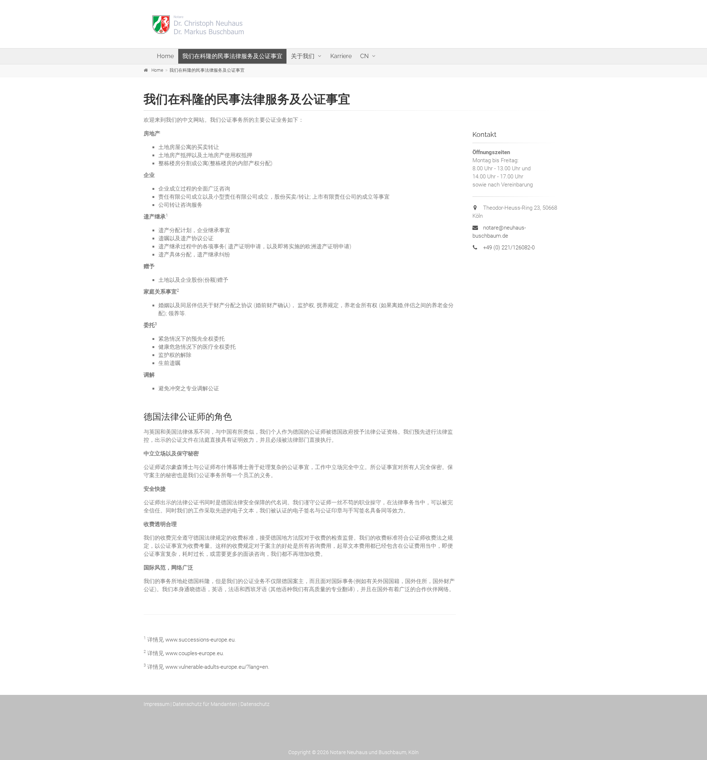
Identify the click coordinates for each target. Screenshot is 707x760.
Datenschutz (255, 704)
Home (165, 56)
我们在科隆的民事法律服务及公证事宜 (232, 56)
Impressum (156, 704)
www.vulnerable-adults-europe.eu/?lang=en (216, 667)
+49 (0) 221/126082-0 (508, 247)
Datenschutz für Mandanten (205, 704)
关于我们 (302, 56)
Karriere (341, 56)
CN (364, 56)
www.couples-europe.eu (194, 653)
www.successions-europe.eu (200, 639)
